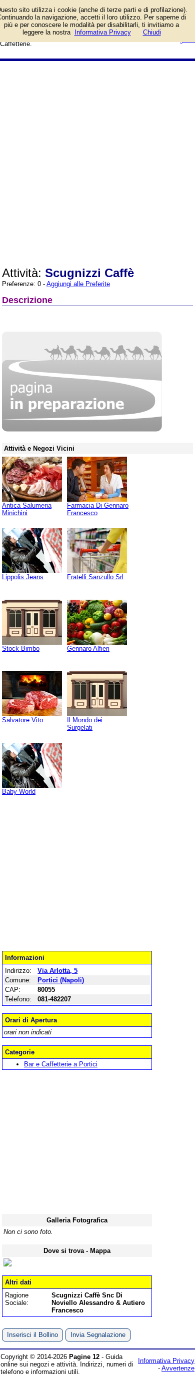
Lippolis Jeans (23, 577)
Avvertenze (178, 1368)
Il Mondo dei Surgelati (84, 723)
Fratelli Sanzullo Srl (95, 577)
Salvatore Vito (22, 720)
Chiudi (152, 32)
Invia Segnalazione (98, 1334)
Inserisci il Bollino (32, 1334)
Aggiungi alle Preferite (78, 284)
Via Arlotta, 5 (58, 970)
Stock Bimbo (21, 648)
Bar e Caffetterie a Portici (61, 1064)
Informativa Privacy (166, 1360)
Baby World (19, 791)
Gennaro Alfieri (88, 648)
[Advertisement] (97, 163)
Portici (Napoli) (61, 980)
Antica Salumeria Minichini (27, 509)
